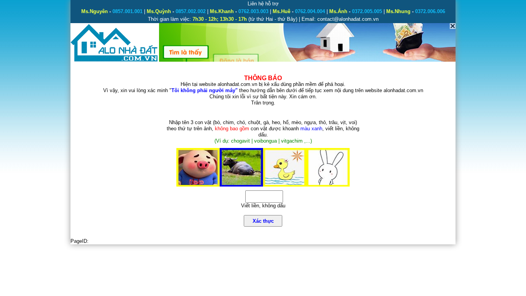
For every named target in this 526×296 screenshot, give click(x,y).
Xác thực (263, 221)
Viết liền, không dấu (263, 206)
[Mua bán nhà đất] (114, 61)
